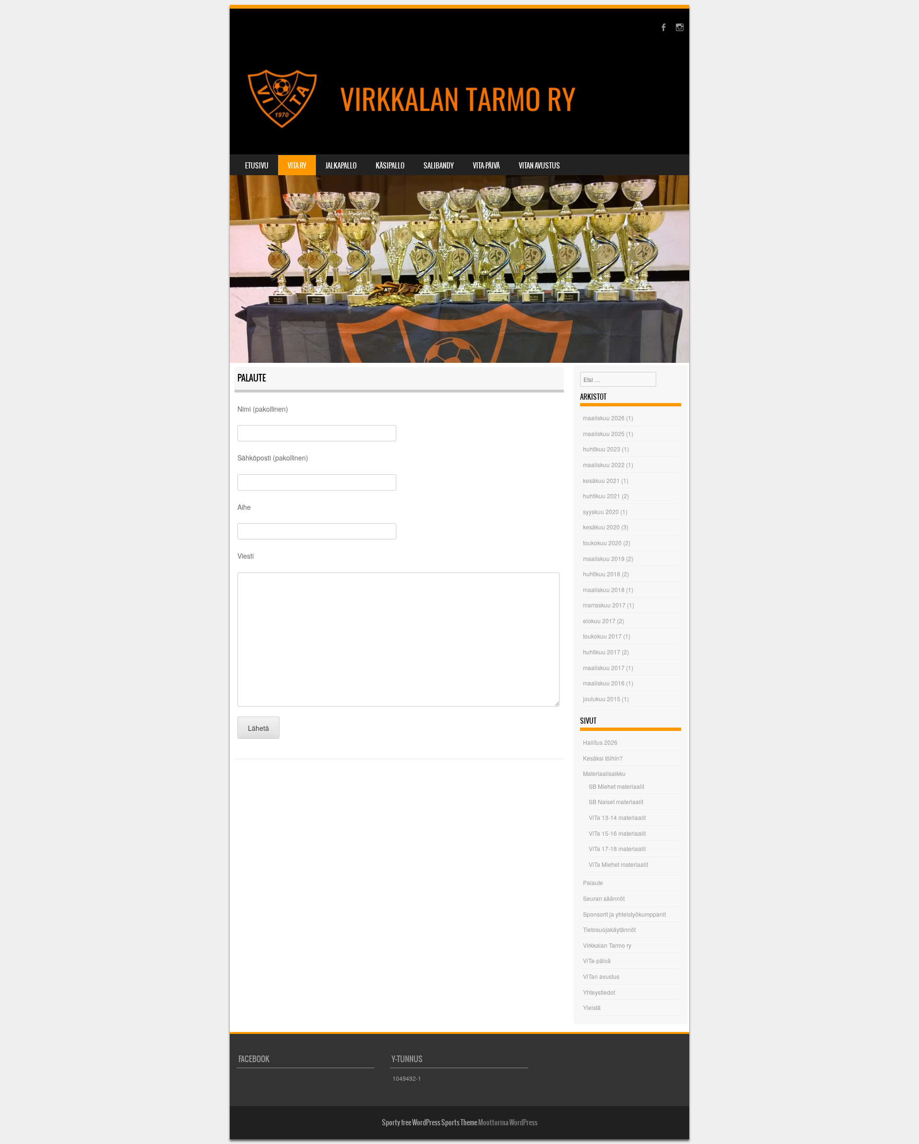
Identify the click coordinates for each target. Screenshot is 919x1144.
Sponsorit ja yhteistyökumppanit (624, 914)
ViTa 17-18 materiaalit (617, 848)
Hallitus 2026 (600, 742)
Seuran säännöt (604, 898)
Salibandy (439, 165)
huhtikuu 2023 (601, 449)
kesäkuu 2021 (601, 480)
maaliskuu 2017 (604, 667)
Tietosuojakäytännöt (609, 929)
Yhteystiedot (599, 992)
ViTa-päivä (486, 165)
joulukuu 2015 (601, 699)
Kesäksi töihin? (603, 758)
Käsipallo (390, 165)
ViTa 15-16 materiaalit (617, 833)
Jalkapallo (341, 165)
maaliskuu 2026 (604, 418)
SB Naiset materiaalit (616, 801)
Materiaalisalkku (604, 773)
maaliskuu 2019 (604, 558)
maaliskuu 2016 (604, 683)
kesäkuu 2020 (601, 527)
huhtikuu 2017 (601, 652)
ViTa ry (297, 165)
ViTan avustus (539, 165)
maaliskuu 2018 (604, 589)
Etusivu (257, 165)
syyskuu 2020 (601, 511)
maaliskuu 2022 (604, 464)
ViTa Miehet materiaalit (618, 864)
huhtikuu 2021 (601, 496)
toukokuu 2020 (602, 542)
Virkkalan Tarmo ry (607, 945)
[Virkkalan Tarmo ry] (459, 99)
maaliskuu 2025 (604, 433)
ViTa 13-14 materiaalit (617, 817)
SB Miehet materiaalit (616, 786)
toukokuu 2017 (602, 636)
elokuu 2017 (599, 621)
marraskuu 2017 (604, 605)
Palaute (593, 882)
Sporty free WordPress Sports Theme (429, 1122)
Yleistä (592, 1007)
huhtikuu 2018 (601, 574)
